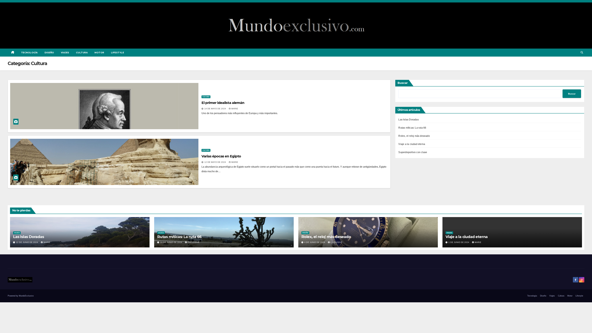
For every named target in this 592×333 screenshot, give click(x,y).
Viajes (65, 52)
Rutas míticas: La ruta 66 (412, 127)
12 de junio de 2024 (27, 242)
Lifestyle (117, 52)
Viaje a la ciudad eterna (411, 144)
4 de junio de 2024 (315, 242)
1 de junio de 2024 (459, 242)
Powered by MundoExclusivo (21, 296)
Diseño (49, 52)
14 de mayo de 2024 (215, 109)
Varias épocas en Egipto (221, 156)
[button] (582, 52)
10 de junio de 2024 (171, 242)
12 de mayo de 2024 (215, 162)
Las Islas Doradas (408, 119)
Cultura (82, 52)
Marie (234, 109)
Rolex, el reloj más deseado (414, 136)
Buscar (403, 83)
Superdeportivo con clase (412, 152)
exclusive (193, 242)
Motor (99, 52)
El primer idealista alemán (222, 103)
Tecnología (29, 52)
